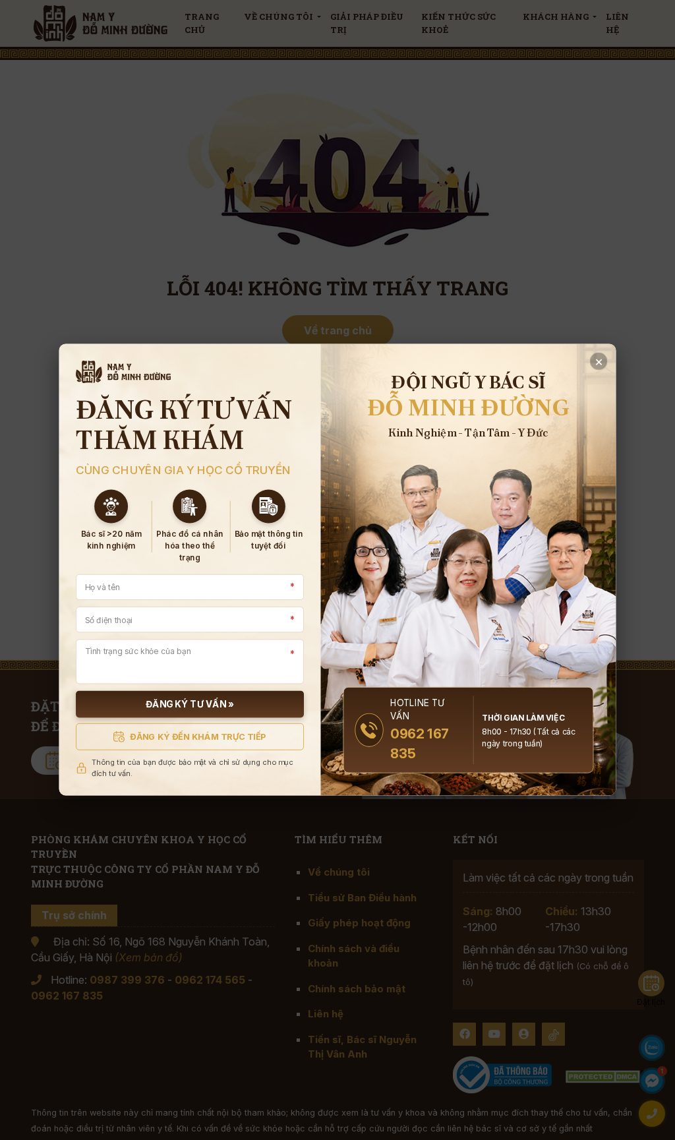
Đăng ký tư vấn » (189, 704)
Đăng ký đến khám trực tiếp (198, 736)
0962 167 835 (419, 744)
